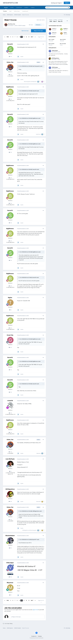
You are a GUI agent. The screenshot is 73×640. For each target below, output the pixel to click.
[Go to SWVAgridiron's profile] (10, 494)
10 (21, 36)
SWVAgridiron (10, 489)
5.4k (11, 74)
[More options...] (43, 44)
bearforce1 (38, 134)
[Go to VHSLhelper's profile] (10, 568)
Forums (5, 11)
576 (11, 347)
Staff (10, 11)
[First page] (5, 37)
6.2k (11, 99)
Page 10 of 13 (41, 36)
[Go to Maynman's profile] (10, 587)
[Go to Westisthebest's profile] (10, 540)
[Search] (68, 7)
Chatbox (26, 7)
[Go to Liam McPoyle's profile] (10, 464)
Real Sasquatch (36, 66)
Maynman (35, 81)
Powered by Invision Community (36, 637)
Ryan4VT (34, 539)
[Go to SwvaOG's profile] (10, 49)
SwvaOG (10, 44)
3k (10, 471)
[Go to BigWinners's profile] (10, 92)
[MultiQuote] (18, 57)
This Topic (63, 7)
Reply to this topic (38, 30)
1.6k (11, 56)
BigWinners (10, 87)
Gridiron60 (38, 501)
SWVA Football (21, 25)
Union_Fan (12, 24)
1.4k (11, 413)
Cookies (40, 636)
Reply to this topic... (16, 616)
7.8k (11, 576)
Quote (22, 56)
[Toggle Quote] (19, 66)
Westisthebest (10, 535)
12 (26, 36)
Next (32, 36)
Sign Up (67, 2)
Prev (8, 36)
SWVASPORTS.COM (10, 3)
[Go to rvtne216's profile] (10, 405)
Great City (10, 335)
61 (10, 595)
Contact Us (33, 636)
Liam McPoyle (10, 459)
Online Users (17, 11)
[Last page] (35, 37)
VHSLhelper (10, 562)
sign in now (35, 609)
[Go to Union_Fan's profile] (5, 24)
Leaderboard (25, 11)
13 (28, 36)
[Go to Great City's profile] (10, 340)
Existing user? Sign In (56, 2)
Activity (11, 7)
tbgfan (10, 297)
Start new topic (25, 30)
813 (11, 548)
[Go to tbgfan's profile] (10, 302)
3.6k (11, 501)
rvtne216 (10, 400)
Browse (6, 7)
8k (10, 309)
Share (31, 24)
